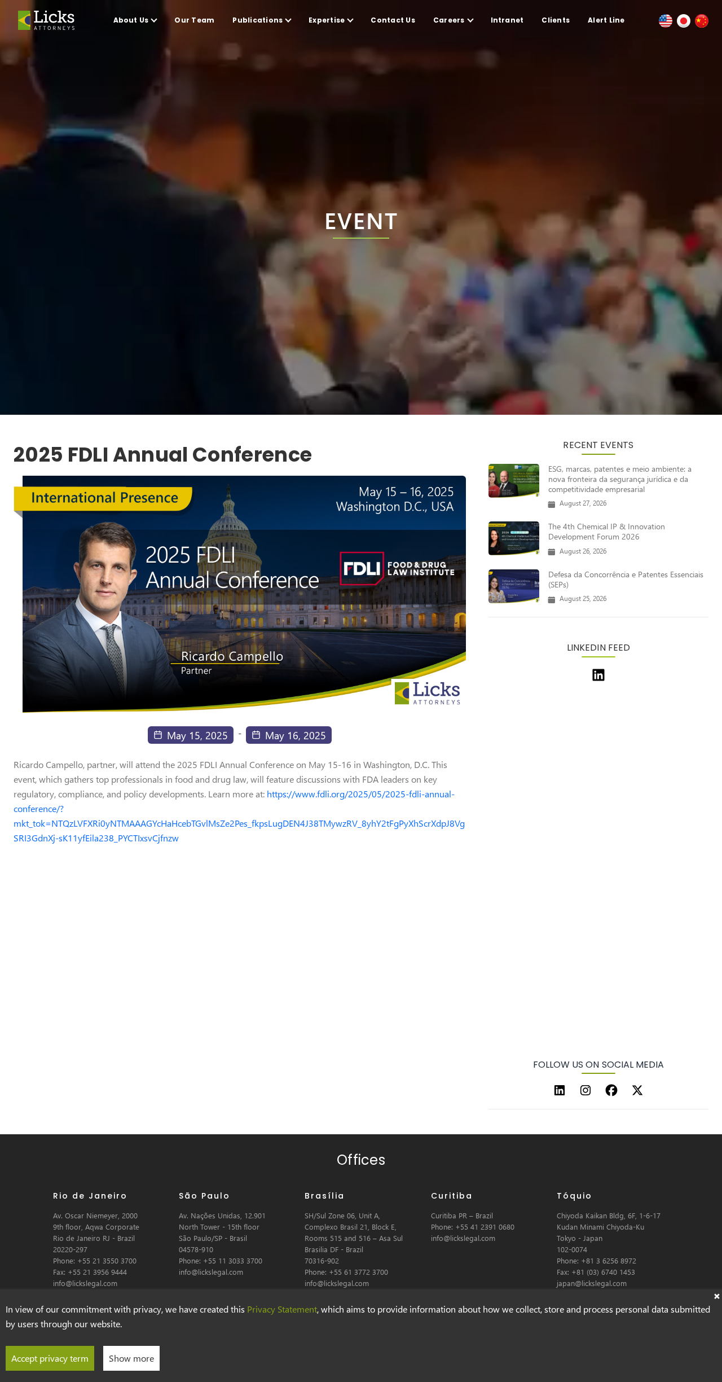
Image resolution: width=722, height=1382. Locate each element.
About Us (131, 20)
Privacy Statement (282, 1309)
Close (716, 1295)
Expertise (327, 20)
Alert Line (606, 20)
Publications (257, 20)
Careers (449, 20)
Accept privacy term (50, 1358)
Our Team (194, 20)
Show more (131, 1358)
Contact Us (393, 20)
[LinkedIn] (559, 1090)
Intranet (507, 20)
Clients (556, 20)
